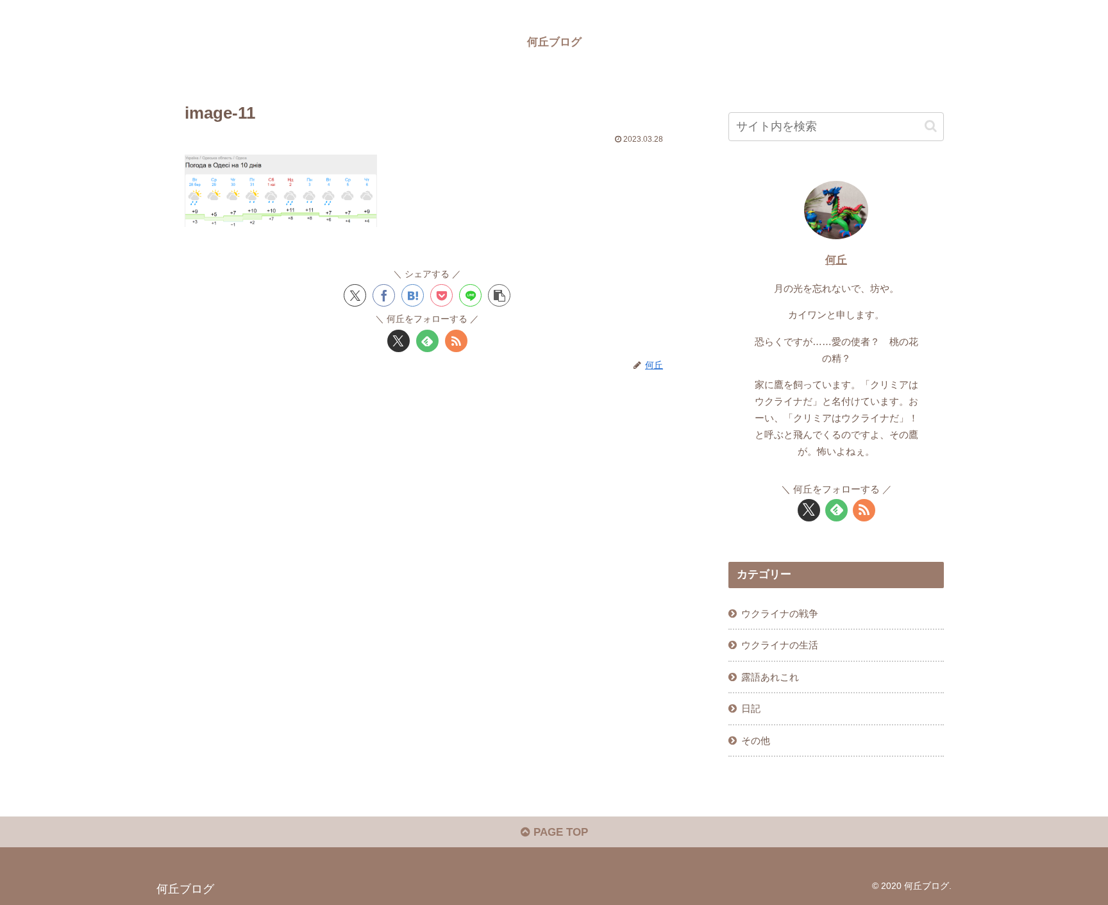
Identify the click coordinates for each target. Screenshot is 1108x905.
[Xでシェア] (355, 295)
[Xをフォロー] (398, 341)
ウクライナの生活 (779, 644)
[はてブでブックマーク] (412, 295)
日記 (750, 708)
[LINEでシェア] (470, 295)
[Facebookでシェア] (384, 295)
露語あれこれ (770, 677)
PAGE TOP (559, 832)
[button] (499, 295)
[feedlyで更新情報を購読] (427, 341)
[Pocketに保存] (441, 295)
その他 (755, 740)
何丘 (836, 260)
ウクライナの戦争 (779, 613)
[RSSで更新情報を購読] (456, 341)
